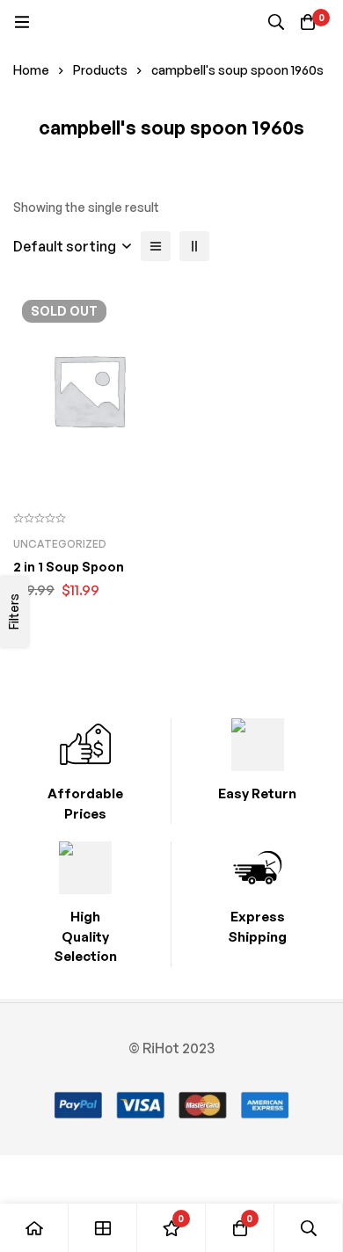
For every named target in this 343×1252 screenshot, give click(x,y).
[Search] (276, 22)
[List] (156, 246)
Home (31, 69)
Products (100, 69)
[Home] (34, 1228)
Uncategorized (59, 543)
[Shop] (103, 1228)
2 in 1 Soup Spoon (68, 566)
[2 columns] (194, 246)
